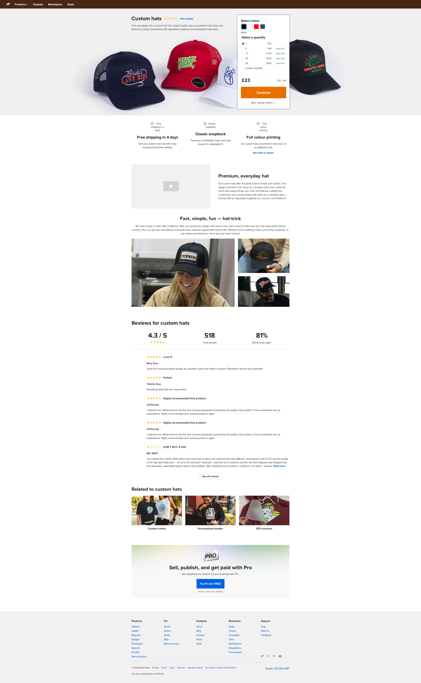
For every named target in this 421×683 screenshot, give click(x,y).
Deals (70, 4)
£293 (269, 58)
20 (247, 58)
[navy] (262, 26)
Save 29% (280, 53)
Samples (38, 4)
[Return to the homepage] (8, 4)
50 (247, 63)
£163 (269, 53)
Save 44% (280, 63)
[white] (250, 26)
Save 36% (280, 58)
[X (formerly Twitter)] (268, 656)
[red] (256, 26)
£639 (269, 63)
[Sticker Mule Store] (262, 656)
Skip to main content (2, 2)
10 (247, 53)
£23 (270, 43)
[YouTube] (280, 656)
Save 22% (280, 48)
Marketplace (55, 4)
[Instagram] (274, 656)
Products (20, 4)
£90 (270, 48)
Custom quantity (254, 68)
